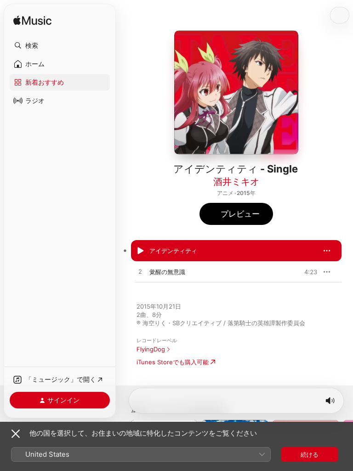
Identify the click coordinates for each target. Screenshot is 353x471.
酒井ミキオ (236, 181)
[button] (59, 45)
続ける (310, 454)
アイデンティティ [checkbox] (173, 250)
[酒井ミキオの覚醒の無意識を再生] (140, 272)
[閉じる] (15, 434)
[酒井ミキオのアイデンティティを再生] (140, 251)
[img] (32, 21)
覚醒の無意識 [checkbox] (167, 272)
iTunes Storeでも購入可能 (173, 362)
